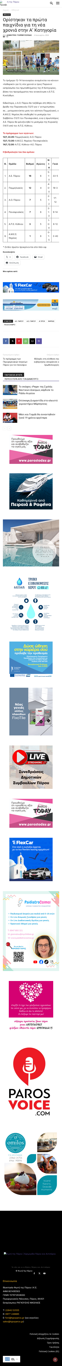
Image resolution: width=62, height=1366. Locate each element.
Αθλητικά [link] (15, 10)
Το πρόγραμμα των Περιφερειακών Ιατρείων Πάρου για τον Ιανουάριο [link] (15, 362)
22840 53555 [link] (12, 1310)
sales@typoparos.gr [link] (13, 1321)
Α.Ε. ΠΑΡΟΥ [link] (19, 321)
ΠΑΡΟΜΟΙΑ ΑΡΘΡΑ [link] (13, 375)
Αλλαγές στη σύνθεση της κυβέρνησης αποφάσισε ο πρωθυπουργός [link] (46, 362)
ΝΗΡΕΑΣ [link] (51, 321)
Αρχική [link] (6, 10)
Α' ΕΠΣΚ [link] (42, 321)
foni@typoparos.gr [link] (14, 1317)
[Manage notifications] (55, 1359)
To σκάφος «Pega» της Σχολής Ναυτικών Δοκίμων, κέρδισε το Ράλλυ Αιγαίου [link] (36, 390)
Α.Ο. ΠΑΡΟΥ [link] (31, 321)
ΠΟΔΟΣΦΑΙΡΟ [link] (9, 325)
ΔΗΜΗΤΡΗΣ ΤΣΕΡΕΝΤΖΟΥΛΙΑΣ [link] (19, 35)
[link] (3, 3)
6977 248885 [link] (12, 1314)
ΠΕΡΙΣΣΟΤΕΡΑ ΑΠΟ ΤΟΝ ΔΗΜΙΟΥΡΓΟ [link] (21, 379)
